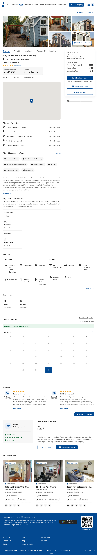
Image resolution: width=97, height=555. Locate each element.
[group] (80, 79)
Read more (7, 193)
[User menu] (90, 4)
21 (10, 363)
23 (36, 363)
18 (61, 357)
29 (23, 370)
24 (48, 363)
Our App (44, 541)
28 (10, 370)
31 (48, 370)
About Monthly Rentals (48, 4)
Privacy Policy (64, 550)
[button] (87, 321)
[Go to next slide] (92, 455)
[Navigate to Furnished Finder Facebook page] (85, 550)
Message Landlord (68, 447)
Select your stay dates (86, 318)
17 (48, 357)
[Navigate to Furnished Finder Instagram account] (90, 550)
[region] (17, 471)
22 (23, 363)
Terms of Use (52, 550)
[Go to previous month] (88, 331)
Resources (62, 4)
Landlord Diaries (27, 544)
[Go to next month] (92, 331)
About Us (6, 537)
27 (86, 363)
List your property (76, 5)
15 (23, 357)
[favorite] (28, 463)
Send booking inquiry (80, 78)
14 (10, 357)
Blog (23, 541)
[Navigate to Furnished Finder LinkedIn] (94, 550)
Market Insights (14, 4)
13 (86, 350)
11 (61, 350)
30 (36, 370)
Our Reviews (45, 537)
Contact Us (7, 541)
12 (73, 350)
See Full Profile (45, 447)
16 (36, 357)
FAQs (23, 537)
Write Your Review (85, 414)
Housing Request (31, 4)
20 (86, 357)
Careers (6, 544)
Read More (17, 408)
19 (73, 357)
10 (48, 350)
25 (61, 363)
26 (74, 363)
